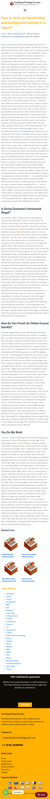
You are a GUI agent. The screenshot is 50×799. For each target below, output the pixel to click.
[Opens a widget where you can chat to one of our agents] (41, 795)
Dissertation (11, 630)
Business (9, 610)
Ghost (8, 644)
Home (3, 34)
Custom (9, 624)
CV (7, 627)
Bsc (7, 608)
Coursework (11, 622)
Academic (10, 594)
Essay (8, 638)
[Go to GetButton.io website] (5, 796)
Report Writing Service (16, 34)
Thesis (9, 669)
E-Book (9, 633)
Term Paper (10, 666)
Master (9, 647)
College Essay (11, 616)
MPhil (8, 652)
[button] (25, 10)
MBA (8, 649)
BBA (8, 605)
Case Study (10, 613)
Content (9, 619)
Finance (9, 641)
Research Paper (12, 661)
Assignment (11, 602)
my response (26, 131)
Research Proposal (13, 663)
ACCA (8, 596)
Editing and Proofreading (15, 635)
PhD (7, 655)
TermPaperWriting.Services (12, 714)
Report (8, 658)
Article (8, 599)
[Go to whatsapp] (5, 792)
